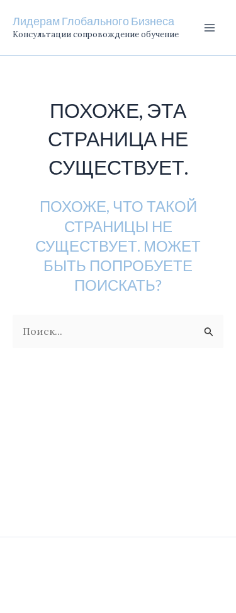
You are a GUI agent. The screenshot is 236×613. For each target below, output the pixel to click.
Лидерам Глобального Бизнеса (93, 21)
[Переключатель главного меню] (209, 28)
